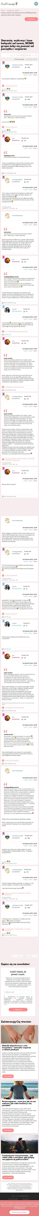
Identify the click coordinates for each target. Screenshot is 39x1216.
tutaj (5, 1004)
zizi (13, 138)
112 (21, 55)
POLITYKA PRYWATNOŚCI (22, 1196)
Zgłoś (35, 75)
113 (24, 55)
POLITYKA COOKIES (13, 1199)
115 (29, 55)
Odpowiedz (31, 19)
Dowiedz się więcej (19, 1208)
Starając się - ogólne (13, 10)
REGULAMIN (25, 1199)
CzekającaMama (17, 179)
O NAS (12, 1196)
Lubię (30, 75)
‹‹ (11, 55)
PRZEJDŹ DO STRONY (19, 1212)
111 (18, 55)
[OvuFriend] (9, 5)
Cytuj (25, 75)
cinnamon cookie (17, 65)
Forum (3, 10)
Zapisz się (18, 1010)
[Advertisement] (19, 30)
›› (35, 55)
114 (27, 55)
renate (14, 309)
